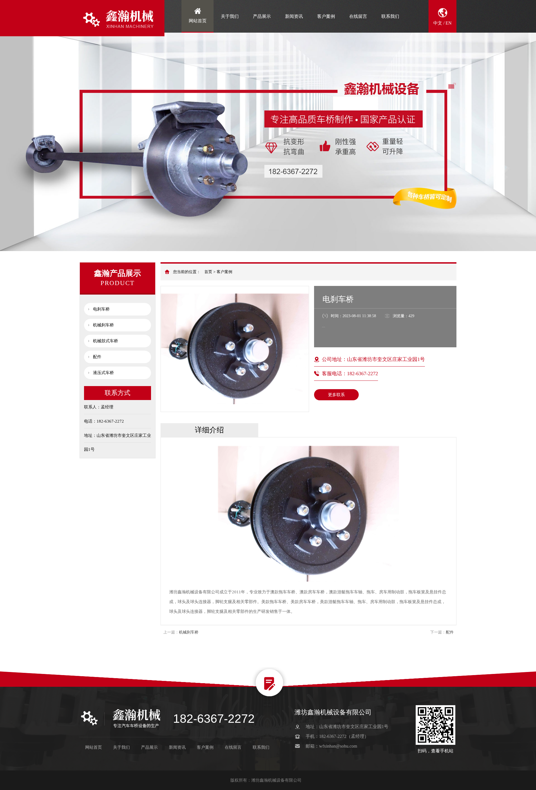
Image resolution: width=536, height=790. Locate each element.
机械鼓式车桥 (105, 341)
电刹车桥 (101, 309)
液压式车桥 (103, 372)
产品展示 (262, 16)
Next (526, 125)
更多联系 (336, 394)
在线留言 (358, 16)
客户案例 (326, 16)
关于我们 (230, 16)
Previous (10, 125)
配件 (97, 357)
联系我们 (390, 16)
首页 (208, 272)
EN (449, 23)
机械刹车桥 (103, 325)
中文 (437, 23)
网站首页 (198, 20)
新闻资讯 (294, 16)
